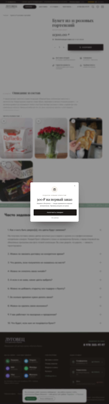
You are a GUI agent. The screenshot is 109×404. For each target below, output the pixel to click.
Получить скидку (55, 212)
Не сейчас (55, 218)
